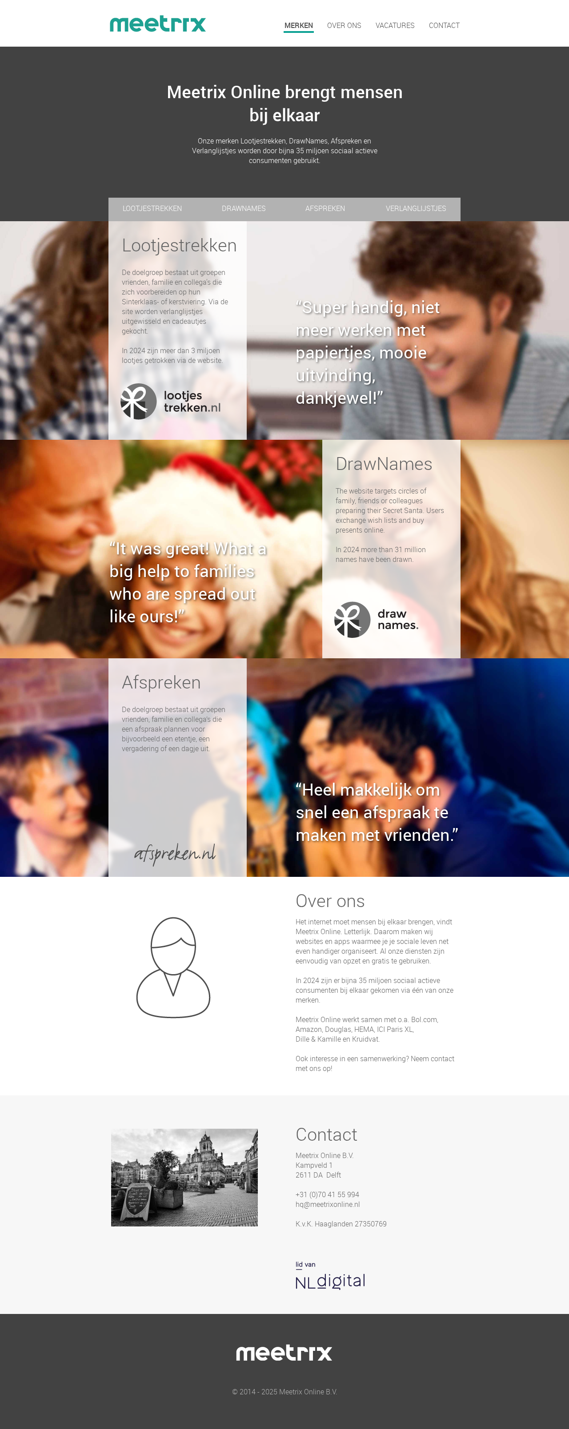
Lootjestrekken (152, 208)
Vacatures (395, 25)
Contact (444, 25)
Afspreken (325, 208)
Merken (298, 25)
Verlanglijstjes (416, 208)
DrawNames (244, 208)
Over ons (344, 25)
